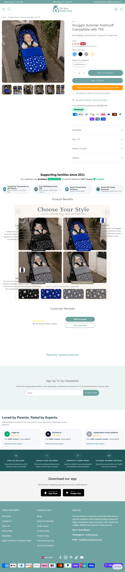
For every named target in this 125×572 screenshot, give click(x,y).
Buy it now (97, 80)
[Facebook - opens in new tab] (60, 557)
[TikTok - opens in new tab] (76, 557)
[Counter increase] (84, 73)
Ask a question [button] (80, 325)
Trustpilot (99, 179)
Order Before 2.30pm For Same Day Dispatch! (93, 93)
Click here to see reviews (13, 444)
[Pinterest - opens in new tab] (71, 557)
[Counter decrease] (74, 73)
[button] (3, 9)
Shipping (81, 46)
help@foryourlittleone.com (90, 539)
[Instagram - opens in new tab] (65, 557)
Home (4, 17)
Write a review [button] (80, 319)
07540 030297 (91, 535)
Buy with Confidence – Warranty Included (91, 100)
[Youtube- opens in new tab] (81, 557)
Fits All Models (79, 64)
